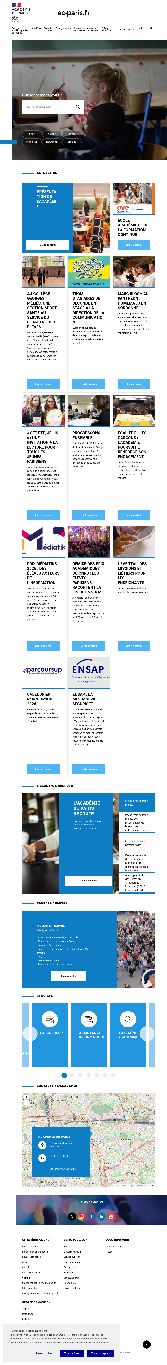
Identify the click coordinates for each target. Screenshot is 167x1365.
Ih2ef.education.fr (31, 1288)
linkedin (101, 1216)
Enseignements (63, 28)
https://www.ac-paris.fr (65, 1168)
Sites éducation (34, 1240)
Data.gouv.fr (70, 1267)
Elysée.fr (68, 1246)
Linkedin (26, 1319)
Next (147, 1033)
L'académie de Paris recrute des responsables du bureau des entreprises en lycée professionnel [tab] (136, 822)
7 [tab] (113, 1075)
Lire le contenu (47, 244)
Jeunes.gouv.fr (71, 1277)
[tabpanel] (70, 843)
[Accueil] (28, 12)
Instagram (27, 1313)
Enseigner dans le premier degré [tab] (135, 843)
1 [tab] (64, 1075)
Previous (30, 1033)
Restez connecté (35, 1302)
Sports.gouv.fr (71, 1282)
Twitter (25, 1308)
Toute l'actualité (113, 1246)
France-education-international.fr (39, 1282)
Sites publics (74, 1240)
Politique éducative (106, 29)
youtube (111, 1216)
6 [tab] (105, 1075)
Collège (52, 133)
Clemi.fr (26, 1277)
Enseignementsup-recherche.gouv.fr (40, 1293)
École (32, 133)
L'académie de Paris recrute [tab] (136, 802)
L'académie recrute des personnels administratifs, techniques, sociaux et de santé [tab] (136, 862)
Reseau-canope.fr (31, 1272)
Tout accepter (100, 1353)
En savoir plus (68, 976)
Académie (36, 28)
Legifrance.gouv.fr (73, 1262)
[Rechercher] (141, 30)
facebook (92, 1216)
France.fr (68, 1272)
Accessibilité (151, 28)
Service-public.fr (72, 1256)
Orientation (32, 141)
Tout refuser (72, 1353)
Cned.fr (26, 1267)
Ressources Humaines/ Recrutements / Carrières (86, 29)
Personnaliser (44, 1353)
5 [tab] (97, 1075)
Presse (109, 1251)
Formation (72, 141)
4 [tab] (89, 1075)
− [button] (26, 1102)
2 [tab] (72, 1075)
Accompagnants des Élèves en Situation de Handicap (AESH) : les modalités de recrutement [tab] (136, 882)
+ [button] (26, 1097)
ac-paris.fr (73, 13)
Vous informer (117, 1240)
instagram (82, 1216)
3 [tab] (80, 1075)
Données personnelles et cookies (91, 1338)
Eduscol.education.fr (32, 1256)
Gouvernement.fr (72, 1251)
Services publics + (73, 1288)
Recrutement (51, 141)
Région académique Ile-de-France (20, 30)
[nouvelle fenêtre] (50, 1035)
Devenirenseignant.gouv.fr (35, 1251)
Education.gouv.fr (31, 1246)
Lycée (72, 133)
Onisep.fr (26, 1262)
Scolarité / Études (48, 29)
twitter (72, 1216)
